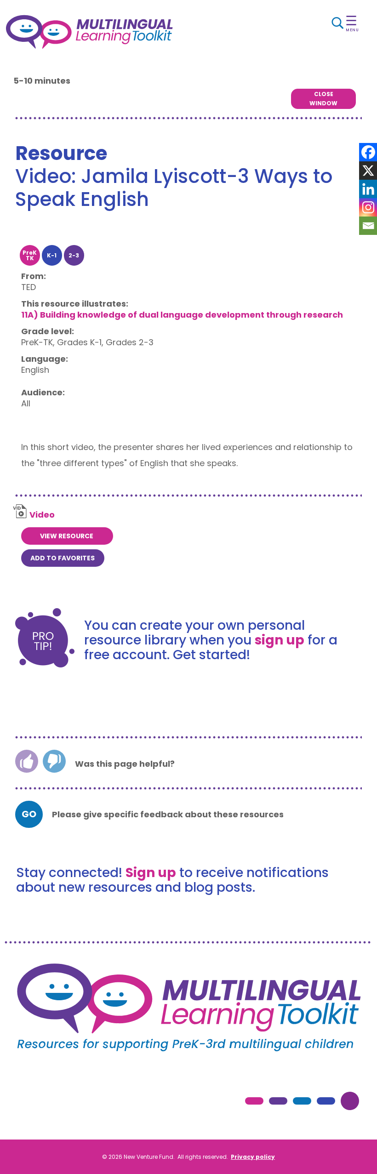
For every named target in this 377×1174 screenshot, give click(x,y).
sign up (279, 640)
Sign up (151, 873)
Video (42, 514)
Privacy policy (253, 1157)
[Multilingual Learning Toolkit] (137, 32)
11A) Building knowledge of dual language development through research (182, 314)
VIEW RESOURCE (66, 536)
